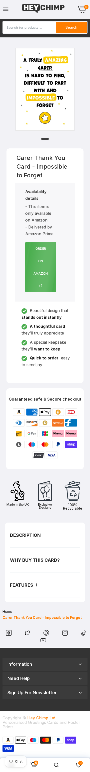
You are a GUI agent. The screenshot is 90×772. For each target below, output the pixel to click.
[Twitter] (28, 634)
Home (7, 611)
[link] (56, 765)
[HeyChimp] (43, 9)
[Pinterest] (47, 634)
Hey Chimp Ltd (41, 717)
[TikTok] (83, 634)
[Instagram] (66, 634)
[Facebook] (9, 634)
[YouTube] (43, 641)
